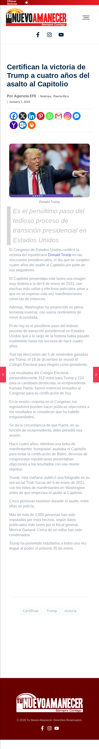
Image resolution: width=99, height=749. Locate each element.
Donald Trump (59, 255)
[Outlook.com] (23, 125)
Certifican (31, 611)
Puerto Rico (61, 96)
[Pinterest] (41, 116)
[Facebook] (14, 116)
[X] (23, 116)
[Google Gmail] (59, 116)
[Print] (32, 125)
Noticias (46, 96)
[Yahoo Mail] (14, 125)
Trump (51, 611)
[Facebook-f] (38, 34)
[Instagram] (68, 116)
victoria (70, 611)
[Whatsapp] (50, 116)
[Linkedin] (32, 116)
